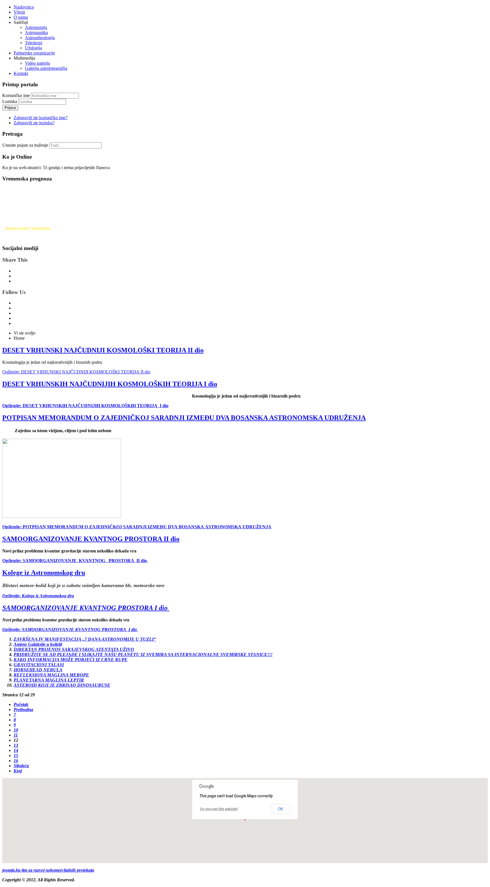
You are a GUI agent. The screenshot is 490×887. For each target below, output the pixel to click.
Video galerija (37, 63)
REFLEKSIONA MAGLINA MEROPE (51, 674)
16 (16, 760)
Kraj (18, 770)
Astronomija (36, 27)
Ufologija (33, 47)
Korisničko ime (16, 95)
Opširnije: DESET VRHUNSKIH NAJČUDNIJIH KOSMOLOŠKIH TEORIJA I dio (85, 405)
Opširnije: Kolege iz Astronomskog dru (38, 595)
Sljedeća (21, 765)
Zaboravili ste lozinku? (34, 122)
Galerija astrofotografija (46, 68)
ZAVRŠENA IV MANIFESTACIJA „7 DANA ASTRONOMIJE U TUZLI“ (85, 639)
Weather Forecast (17, 228)
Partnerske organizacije (34, 53)
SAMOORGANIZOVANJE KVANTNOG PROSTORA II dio (90, 539)
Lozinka (10, 101)
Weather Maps (40, 228)
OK (280, 809)
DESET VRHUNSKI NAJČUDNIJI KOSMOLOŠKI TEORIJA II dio (103, 350)
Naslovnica (24, 7)
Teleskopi (33, 42)
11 (16, 735)
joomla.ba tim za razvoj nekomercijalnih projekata (48, 870)
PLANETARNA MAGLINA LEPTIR (49, 680)
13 (16, 745)
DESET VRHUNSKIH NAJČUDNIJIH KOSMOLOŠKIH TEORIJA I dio (109, 384)
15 (16, 755)
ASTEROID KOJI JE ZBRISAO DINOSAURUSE (62, 685)
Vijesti (19, 12)
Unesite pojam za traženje (25, 145)
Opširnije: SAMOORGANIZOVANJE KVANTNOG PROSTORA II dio (75, 560)
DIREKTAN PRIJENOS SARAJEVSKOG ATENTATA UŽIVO (74, 649)
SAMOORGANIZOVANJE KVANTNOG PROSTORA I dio (85, 607)
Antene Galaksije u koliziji (38, 644)
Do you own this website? (219, 809)
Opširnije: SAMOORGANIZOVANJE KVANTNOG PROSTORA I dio (70, 629)
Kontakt (21, 73)
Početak (21, 704)
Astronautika (36, 32)
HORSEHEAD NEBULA (38, 669)
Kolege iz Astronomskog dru (43, 572)
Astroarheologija (40, 37)
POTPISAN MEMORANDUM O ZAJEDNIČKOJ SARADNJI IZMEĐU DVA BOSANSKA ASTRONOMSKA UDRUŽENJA (184, 417)
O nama (21, 17)
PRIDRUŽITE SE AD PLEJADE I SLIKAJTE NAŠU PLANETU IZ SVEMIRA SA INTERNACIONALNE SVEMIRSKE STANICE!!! (143, 654)
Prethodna (23, 709)
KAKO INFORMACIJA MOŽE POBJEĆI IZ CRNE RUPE (71, 659)
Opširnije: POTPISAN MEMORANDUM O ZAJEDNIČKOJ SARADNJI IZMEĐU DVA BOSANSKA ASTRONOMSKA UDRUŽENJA (136, 526)
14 (16, 750)
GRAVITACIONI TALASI (39, 664)
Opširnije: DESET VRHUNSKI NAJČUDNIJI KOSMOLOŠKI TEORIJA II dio (76, 371)
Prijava (10, 108)
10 (16, 730)
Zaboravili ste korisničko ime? (40, 117)
